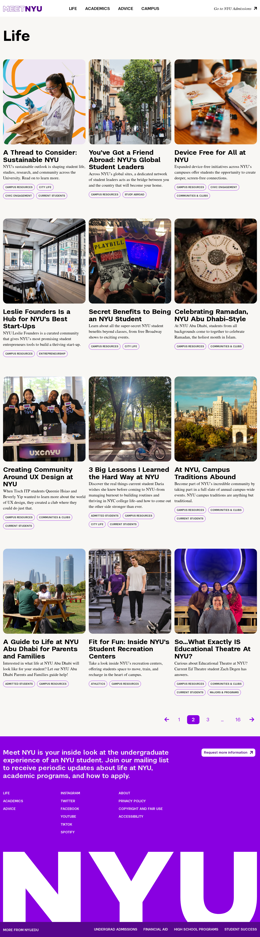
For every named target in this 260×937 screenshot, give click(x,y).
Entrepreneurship (52, 353)
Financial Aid (155, 929)
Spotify (68, 832)
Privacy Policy (132, 801)
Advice (125, 8)
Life (73, 8)
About (124, 793)
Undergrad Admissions (115, 929)
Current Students (51, 195)
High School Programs (196, 929)
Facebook (70, 809)
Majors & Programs (224, 692)
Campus (150, 8)
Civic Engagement (18, 195)
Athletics (98, 684)
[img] (44, 101)
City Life (45, 187)
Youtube (68, 816)
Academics (97, 8)
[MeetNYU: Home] (22, 8)
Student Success (240, 929)
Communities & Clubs (192, 195)
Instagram (70, 793)
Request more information (225, 752)
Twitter (68, 801)
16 (237, 719)
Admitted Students (104, 515)
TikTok (66, 824)
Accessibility (131, 816)
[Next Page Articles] (252, 719)
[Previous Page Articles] (166, 719)
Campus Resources (18, 187)
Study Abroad (134, 194)
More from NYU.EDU (21, 930)
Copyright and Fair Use (141, 809)
